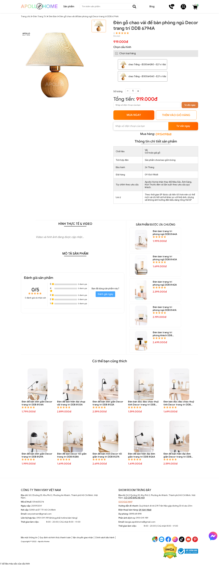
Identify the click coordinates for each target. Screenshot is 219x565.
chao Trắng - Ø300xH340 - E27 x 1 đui (147, 76)
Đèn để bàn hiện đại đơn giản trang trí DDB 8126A (141, 455)
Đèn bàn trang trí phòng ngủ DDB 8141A (164, 308)
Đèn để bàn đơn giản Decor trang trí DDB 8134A (37, 403)
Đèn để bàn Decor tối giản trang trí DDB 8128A (72, 455)
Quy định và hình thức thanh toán (55, 537)
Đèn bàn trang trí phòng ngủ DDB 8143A (165, 258)
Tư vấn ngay (189, 105)
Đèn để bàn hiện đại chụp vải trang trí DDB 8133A (71, 403)
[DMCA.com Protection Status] (170, 551)
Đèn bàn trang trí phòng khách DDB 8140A (162, 334)
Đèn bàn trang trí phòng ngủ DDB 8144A (165, 233)
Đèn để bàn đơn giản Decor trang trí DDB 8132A (108, 403)
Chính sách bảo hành (104, 537)
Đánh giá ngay (105, 294)
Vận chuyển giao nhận (83, 537)
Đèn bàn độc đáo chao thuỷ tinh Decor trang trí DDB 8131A (143, 403)
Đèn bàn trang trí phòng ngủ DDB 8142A (165, 283)
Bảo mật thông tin (29, 537)
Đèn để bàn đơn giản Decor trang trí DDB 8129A (37, 455)
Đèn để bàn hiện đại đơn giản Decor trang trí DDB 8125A (177, 455)
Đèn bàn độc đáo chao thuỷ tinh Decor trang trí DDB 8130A (178, 403)
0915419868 (163, 134)
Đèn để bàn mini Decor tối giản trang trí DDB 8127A (107, 455)
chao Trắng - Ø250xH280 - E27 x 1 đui (147, 64)
